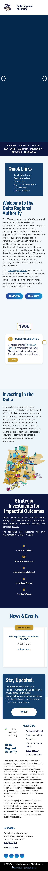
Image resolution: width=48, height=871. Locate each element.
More (14, 360)
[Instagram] (17, 856)
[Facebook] (6, 856)
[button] (42, 8)
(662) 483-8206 (11, 848)
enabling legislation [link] (17, 271)
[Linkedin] (11, 856)
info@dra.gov (10, 843)
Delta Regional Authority (24, 7)
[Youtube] (22, 856)
